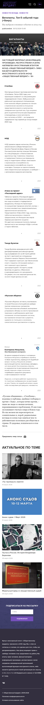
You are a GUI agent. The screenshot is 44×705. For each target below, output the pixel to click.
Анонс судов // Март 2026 (13, 517)
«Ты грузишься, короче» (13, 482)
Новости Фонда (10, 13)
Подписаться (22, 619)
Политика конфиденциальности (13, 696)
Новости (23, 13)
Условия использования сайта (13, 700)
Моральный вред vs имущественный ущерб (21, 591)
